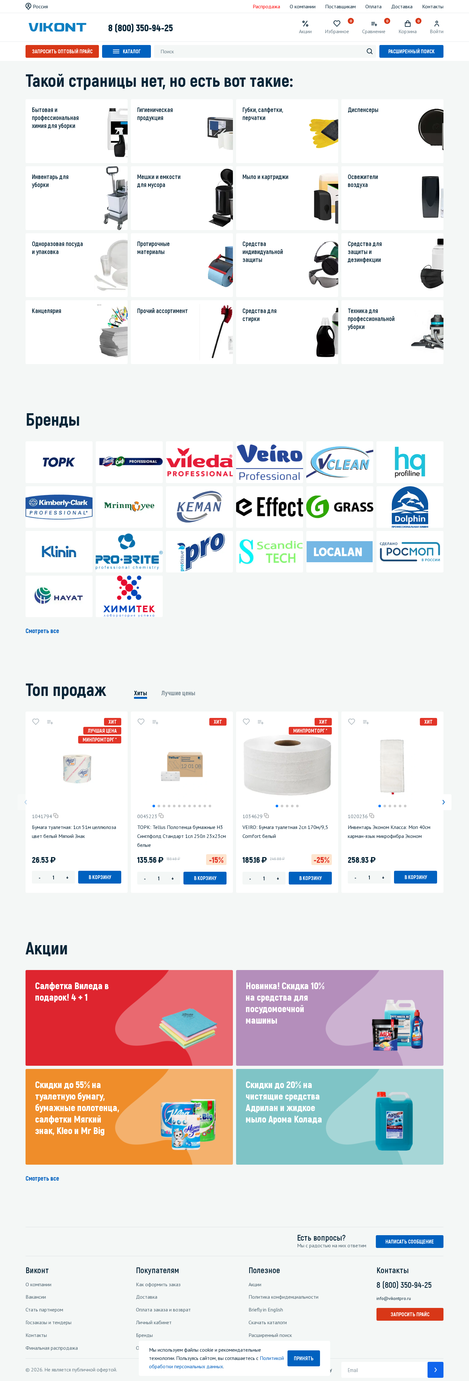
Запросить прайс (410, 1314)
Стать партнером (44, 1309)
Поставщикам (340, 6)
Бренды (144, 1335)
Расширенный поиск (411, 51)
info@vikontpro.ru (393, 1298)
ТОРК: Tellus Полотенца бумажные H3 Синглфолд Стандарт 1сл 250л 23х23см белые (181, 836)
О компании (303, 6)
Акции (255, 1284)
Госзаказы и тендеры (48, 1322)
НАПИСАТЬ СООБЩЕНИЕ (409, 1241)
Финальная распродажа (52, 1348)
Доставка (402, 6)
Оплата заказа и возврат (163, 1309)
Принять (304, 1358)
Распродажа (266, 6)
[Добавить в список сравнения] (50, 722)
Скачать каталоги (268, 1322)
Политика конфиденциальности (283, 1297)
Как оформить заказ (158, 1284)
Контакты (432, 6)
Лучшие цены (178, 693)
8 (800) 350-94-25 (140, 27)
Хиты (140, 693)
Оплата (373, 6)
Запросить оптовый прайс (62, 51)
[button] (154, 806)
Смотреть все (42, 630)
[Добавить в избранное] (36, 722)
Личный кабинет (154, 1322)
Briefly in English (266, 1309)
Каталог (132, 51)
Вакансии (36, 1297)
